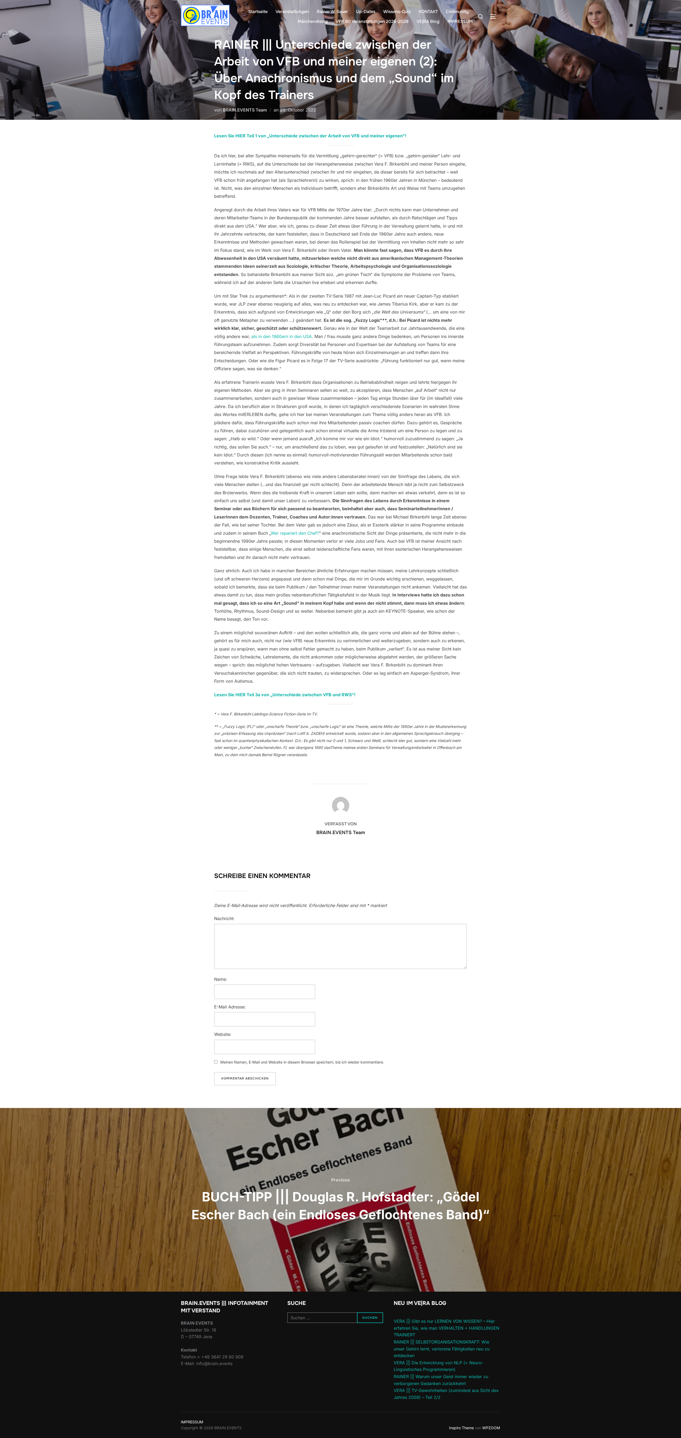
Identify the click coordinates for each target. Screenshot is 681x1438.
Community (457, 11)
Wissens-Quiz (397, 11)
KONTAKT (428, 11)
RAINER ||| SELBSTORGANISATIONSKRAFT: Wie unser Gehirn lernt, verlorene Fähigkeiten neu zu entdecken (441, 1348)
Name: (220, 979)
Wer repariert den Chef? (295, 533)
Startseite (258, 11)
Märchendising (313, 21)
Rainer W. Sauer (332, 11)
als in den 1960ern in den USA (281, 336)
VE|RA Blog (428, 21)
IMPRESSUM (460, 21)
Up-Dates (365, 11)
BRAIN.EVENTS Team (245, 110)
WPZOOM (491, 1427)
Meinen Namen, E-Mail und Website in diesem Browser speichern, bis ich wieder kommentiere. (302, 1062)
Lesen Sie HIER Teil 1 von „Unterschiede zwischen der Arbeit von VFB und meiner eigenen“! (310, 135)
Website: (222, 1034)
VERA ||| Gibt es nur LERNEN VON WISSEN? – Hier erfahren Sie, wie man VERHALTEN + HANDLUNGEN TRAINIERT (446, 1327)
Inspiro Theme (461, 1427)
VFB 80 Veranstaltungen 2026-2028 (372, 21)
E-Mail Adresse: (230, 1007)
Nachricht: (224, 918)
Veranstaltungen (292, 11)
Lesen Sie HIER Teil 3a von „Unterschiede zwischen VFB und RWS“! (284, 694)
